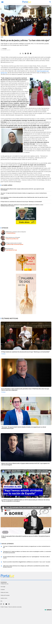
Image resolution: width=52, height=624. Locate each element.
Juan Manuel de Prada (11, 250)
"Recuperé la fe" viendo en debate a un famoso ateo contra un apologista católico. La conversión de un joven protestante (27, 552)
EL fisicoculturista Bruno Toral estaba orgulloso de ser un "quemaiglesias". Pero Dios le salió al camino (26, 557)
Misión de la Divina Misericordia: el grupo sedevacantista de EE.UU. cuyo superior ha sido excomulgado (22, 189)
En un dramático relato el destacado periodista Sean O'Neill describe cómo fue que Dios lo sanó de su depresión (24, 198)
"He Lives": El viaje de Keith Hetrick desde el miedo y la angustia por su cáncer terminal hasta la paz (24, 193)
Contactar (3, 589)
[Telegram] (30, 53)
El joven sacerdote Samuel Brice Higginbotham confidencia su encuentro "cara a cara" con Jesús (26, 561)
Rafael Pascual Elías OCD (12, 238)
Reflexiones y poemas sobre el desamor (16, 232)
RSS (1, 601)
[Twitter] (23, 53)
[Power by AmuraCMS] (48, 610)
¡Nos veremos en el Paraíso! (13, 237)
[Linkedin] (28, 53)
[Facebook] (25, 53)
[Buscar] (50, 1)
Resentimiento (9, 248)
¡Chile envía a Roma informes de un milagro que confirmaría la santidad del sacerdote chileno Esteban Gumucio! (26, 566)
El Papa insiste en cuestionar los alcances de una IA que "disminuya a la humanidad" (21, 201)
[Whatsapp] (20, 53)
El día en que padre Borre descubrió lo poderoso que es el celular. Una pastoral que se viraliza (25, 536)
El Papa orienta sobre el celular (14, 243)
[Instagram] (9, 604)
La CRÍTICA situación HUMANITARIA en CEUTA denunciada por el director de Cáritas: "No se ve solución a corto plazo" (25, 500)
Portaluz (5, 48)
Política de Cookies (4, 592)
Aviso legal (3, 586)
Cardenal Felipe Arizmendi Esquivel (14, 244)
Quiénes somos (4, 598)
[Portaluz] (26, 2)
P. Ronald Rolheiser (11, 233)
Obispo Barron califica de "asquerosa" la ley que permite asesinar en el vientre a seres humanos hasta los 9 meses (22, 205)
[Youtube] (7, 604)
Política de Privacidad (5, 595)
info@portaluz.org (4, 583)
